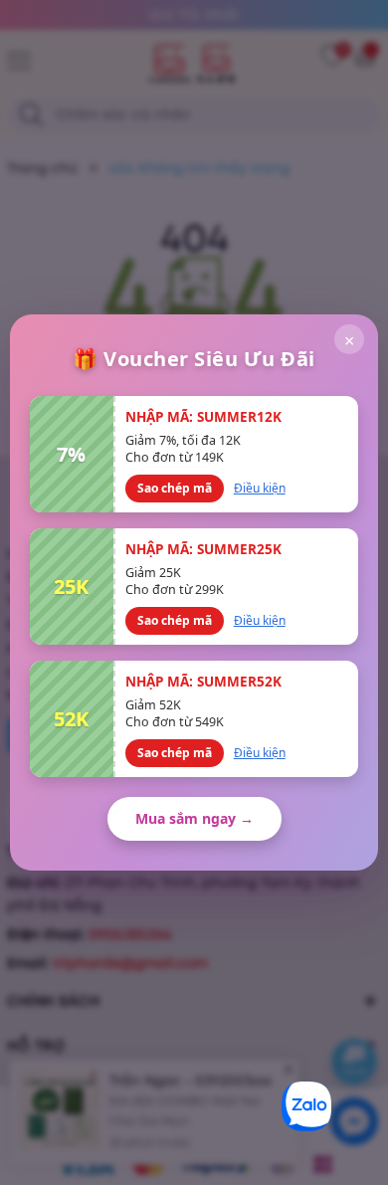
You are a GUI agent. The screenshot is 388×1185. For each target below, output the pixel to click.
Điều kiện (260, 488)
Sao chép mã (174, 488)
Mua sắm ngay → (194, 818)
